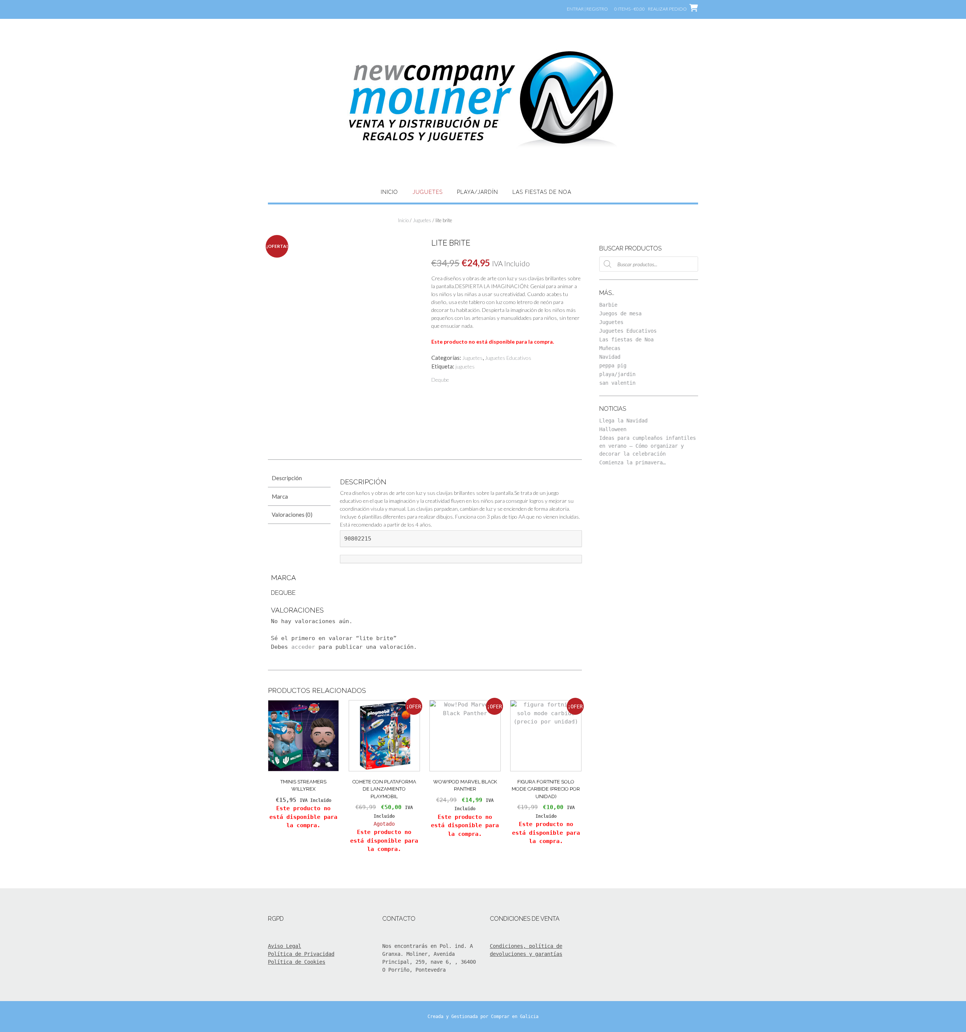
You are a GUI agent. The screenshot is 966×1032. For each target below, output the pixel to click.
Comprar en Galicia (514, 1016)
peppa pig (612, 365)
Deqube (440, 379)
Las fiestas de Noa (541, 192)
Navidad (609, 357)
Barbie (608, 305)
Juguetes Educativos (508, 358)
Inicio (389, 192)
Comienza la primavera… (632, 462)
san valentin (617, 383)
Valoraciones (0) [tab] (292, 514)
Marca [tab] (280, 496)
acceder (303, 646)
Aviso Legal (284, 946)
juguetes (465, 366)
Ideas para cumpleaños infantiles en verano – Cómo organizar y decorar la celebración (647, 446)
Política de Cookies (296, 962)
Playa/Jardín (477, 192)
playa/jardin (617, 374)
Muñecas (609, 348)
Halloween (612, 429)
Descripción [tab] (287, 478)
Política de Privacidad (301, 954)
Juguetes (427, 192)
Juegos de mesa (620, 313)
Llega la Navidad (623, 421)
